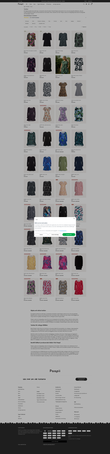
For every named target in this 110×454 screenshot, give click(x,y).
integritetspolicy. (63, 230)
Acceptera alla (69, 234)
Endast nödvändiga (55, 234)
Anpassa (41, 234)
